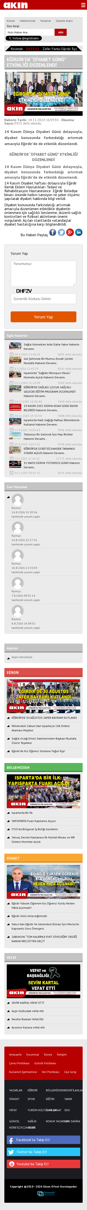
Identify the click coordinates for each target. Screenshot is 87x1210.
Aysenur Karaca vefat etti (28, 1027)
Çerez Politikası (19, 1063)
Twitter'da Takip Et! (31, 1152)
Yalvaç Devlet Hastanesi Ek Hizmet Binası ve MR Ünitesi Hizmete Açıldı (43, 839)
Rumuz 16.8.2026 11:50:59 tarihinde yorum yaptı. (26, 568)
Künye (11, 20)
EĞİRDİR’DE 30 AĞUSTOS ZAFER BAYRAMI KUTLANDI (44, 717)
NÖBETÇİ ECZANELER (16, 1127)
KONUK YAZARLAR (52, 1121)
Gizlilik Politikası (45, 1063)
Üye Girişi (13, 26)
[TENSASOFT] (46, 1193)
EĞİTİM (50, 1099)
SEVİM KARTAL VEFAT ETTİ (28, 1003)
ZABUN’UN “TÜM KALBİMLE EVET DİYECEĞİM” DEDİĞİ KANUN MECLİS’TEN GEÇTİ (44, 939)
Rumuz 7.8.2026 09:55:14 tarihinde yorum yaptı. (26, 595)
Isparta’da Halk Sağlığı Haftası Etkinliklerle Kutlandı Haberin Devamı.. (52, 422)
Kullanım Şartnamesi (23, 1072)
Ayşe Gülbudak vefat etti (28, 1011)
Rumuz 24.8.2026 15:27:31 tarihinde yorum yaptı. (26, 540)
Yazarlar (45, 20)
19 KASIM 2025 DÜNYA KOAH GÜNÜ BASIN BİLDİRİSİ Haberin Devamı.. (51, 408)
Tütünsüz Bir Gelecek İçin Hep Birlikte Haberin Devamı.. (48, 436)
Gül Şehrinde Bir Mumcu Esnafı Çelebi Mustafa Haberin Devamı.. (48, 361)
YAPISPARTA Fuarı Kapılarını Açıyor (34, 821)
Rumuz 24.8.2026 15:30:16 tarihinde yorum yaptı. (26, 512)
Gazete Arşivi (64, 20)
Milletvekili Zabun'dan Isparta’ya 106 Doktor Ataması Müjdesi (41, 728)
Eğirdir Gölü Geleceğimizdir (29, 916)
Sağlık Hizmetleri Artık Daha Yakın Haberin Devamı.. (51, 347)
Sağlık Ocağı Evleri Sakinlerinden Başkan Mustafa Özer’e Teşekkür (44, 741)
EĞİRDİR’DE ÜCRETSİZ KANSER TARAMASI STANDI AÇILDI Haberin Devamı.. (49, 451)
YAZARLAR (15, 1090)
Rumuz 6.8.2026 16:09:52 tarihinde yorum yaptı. (26, 623)
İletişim (62, 1054)
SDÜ (67, 1110)
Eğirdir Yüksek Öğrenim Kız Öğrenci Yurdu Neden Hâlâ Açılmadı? (43, 905)
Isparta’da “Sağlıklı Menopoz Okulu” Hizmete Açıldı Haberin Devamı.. (47, 375)
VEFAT (13, 1110)
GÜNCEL (14, 1121)
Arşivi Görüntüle (22, 657)
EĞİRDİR (32, 1090)
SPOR (31, 1099)
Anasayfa (15, 1054)
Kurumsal (32, 1054)
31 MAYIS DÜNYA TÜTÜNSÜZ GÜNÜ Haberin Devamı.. (52, 465)
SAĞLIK (32, 1121)
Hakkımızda (27, 20)
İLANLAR (51, 1110)
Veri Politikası (50, 1072)
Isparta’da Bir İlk (22, 812)
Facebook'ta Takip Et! (33, 1139)
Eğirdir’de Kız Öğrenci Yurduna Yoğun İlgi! (38, 751)
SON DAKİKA (71, 1121)
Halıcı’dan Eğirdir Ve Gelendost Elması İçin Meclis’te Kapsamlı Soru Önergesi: (45, 926)
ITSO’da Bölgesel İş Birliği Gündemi (35, 829)
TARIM (68, 1099)
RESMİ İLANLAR (71, 1090)
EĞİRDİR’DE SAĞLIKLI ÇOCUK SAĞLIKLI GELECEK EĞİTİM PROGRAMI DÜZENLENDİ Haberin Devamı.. (49, 391)
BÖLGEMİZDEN (52, 1090)
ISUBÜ (32, 1127)
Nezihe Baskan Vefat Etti (28, 1019)
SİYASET (14, 1099)
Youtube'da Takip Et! (32, 1164)
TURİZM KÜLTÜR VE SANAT (34, 1110)
